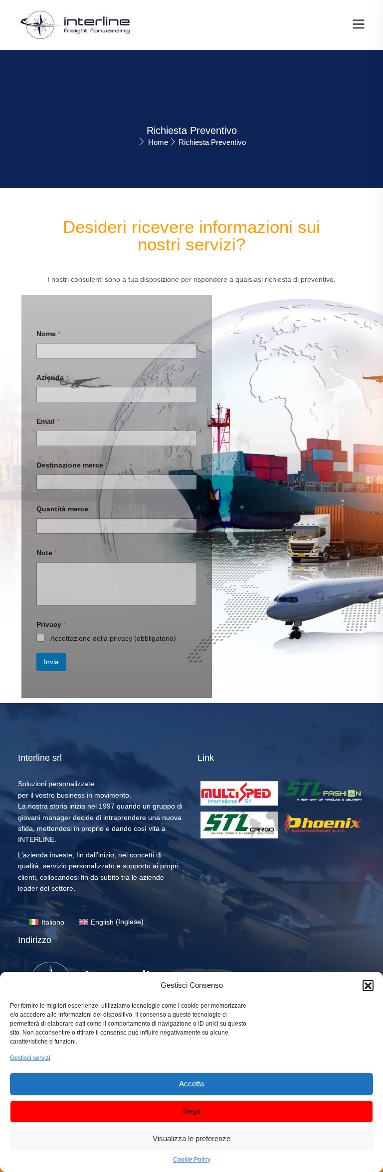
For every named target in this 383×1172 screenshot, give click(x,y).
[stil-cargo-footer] (239, 824)
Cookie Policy (191, 1159)
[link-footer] (239, 793)
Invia (51, 662)
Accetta (191, 1083)
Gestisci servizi (30, 1058)
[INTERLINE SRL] (75, 24)
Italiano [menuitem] (52, 922)
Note (46, 553)
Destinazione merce (72, 465)
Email (47, 421)
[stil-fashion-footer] (323, 791)
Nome (48, 334)
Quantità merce (62, 509)
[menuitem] (46, 921)
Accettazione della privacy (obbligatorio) (113, 638)
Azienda (52, 377)
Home (158, 142)
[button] (368, 985)
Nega (191, 1111)
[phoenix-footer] (323, 822)
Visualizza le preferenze (191, 1138)
